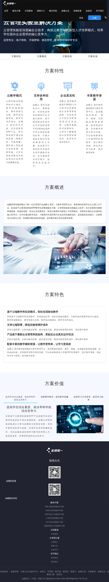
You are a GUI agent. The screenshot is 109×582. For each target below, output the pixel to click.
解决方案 (16, 10)
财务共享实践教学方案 (54, 510)
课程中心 (41, 10)
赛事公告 (54, 545)
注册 (95, 17)
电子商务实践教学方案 (54, 522)
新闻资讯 (54, 557)
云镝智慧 (92, 571)
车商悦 (50, 571)
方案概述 (42, 56)
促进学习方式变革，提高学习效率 (88, 398)
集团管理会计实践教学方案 (54, 525)
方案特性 (16, 56)
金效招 (89, 10)
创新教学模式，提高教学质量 (54, 396)
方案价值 (93, 56)
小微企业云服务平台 (29, 571)
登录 (81, 17)
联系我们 (54, 561)
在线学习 (54, 549)
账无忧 (58, 571)
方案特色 (67, 56)
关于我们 (100, 10)
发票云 (59, 574)
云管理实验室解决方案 (54, 518)
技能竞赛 (77, 10)
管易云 (43, 571)
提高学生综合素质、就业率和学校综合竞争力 (20, 398)
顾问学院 (53, 10)
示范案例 (29, 10)
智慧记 (66, 571)
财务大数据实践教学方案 (54, 506)
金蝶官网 (14, 571)
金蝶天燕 (82, 571)
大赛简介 (54, 542)
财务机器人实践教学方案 (54, 514)
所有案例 (54, 534)
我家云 (73, 571)
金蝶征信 (101, 571)
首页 (6, 10)
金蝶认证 (65, 10)
